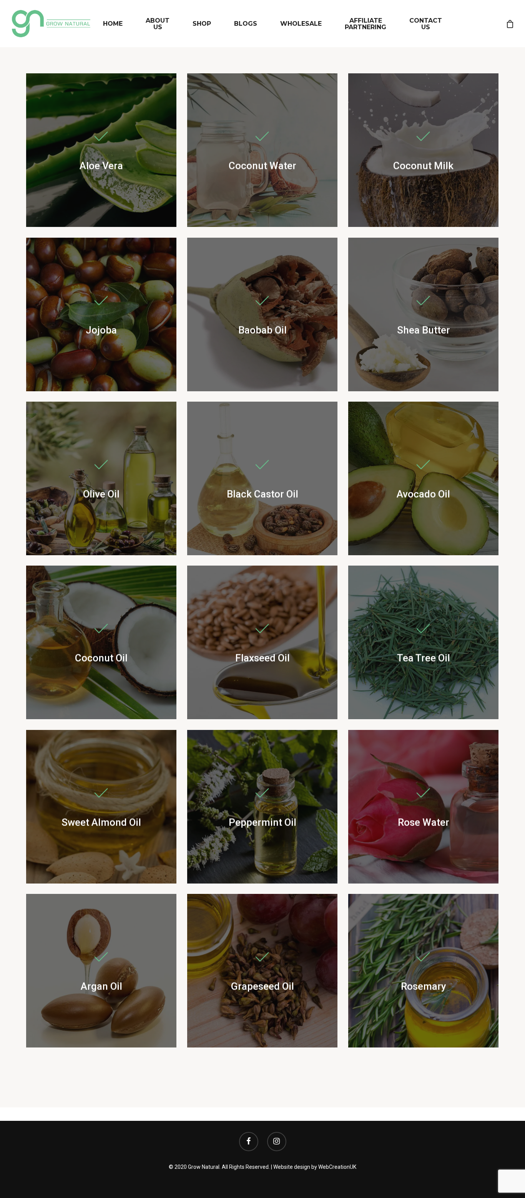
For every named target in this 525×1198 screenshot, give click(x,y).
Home (113, 23)
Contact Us (425, 23)
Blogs (245, 23)
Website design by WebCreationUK (314, 1167)
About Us (157, 23)
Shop (202, 23)
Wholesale (301, 23)
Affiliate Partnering (365, 23)
